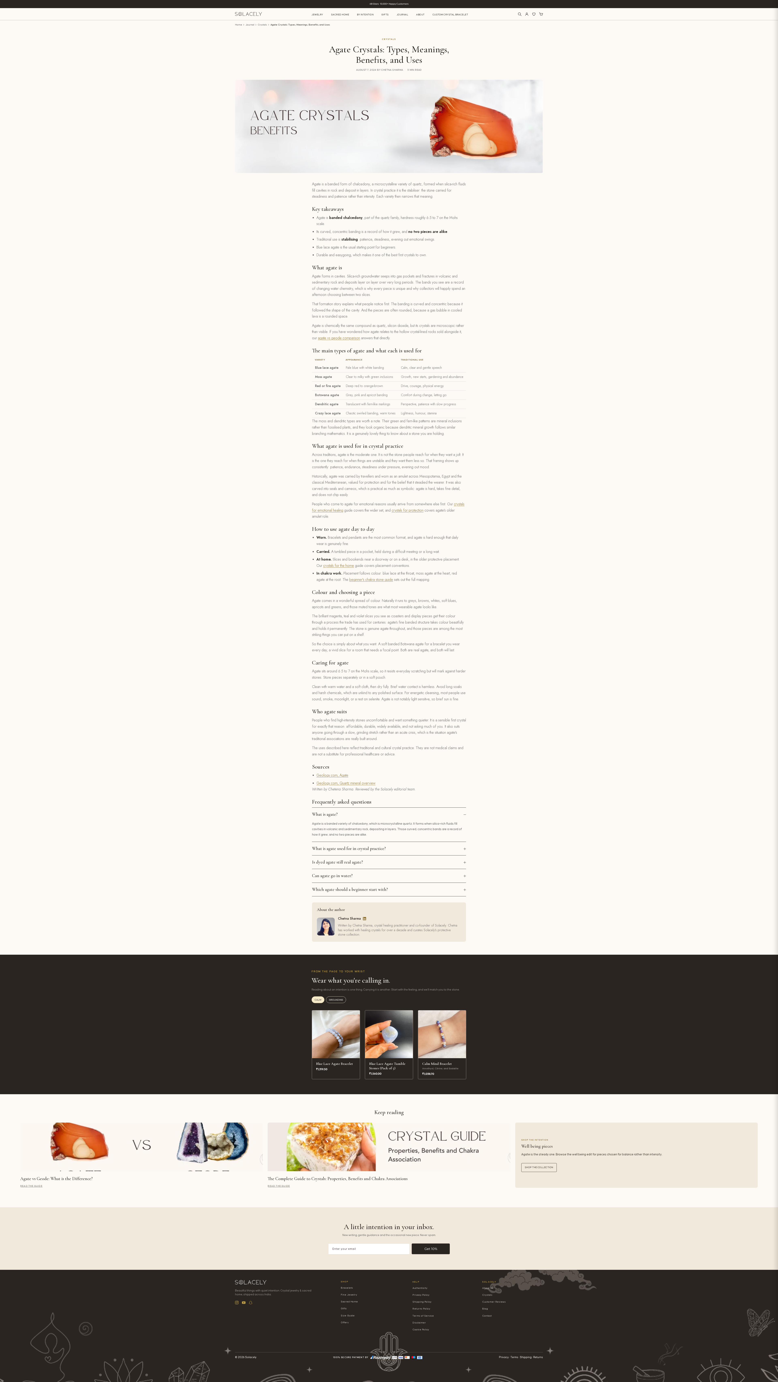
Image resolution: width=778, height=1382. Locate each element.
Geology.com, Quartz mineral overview (345, 783)
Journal (402, 15)
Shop (344, 1282)
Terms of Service (423, 1316)
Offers (345, 1322)
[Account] (527, 14)
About (420, 15)
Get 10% (430, 1249)
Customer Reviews (494, 1302)
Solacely (489, 1282)
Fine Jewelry (349, 1294)
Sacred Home (340, 15)
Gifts (385, 15)
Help (416, 1282)
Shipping (526, 1357)
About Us (487, 1288)
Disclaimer (419, 1322)
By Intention (365, 15)
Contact (487, 1316)
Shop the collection (539, 1167)
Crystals (262, 24)
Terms (514, 1357)
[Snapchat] (250, 1302)
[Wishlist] (534, 14)
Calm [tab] (318, 1000)
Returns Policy (421, 1308)
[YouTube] (244, 1302)
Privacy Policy (421, 1295)
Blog (485, 1308)
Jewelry (317, 15)
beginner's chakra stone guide (371, 579)
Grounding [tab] (336, 1000)
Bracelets (347, 1288)
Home (238, 24)
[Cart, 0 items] (541, 14)
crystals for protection (407, 510)
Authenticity (420, 1288)
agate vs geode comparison (339, 338)
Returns (538, 1357)
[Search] (520, 14)
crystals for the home (338, 565)
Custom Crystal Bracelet (450, 15)
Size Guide (348, 1315)
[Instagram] (237, 1302)
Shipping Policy (422, 1302)
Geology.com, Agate (332, 775)
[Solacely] (248, 14)
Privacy (504, 1357)
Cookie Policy (421, 1329)
